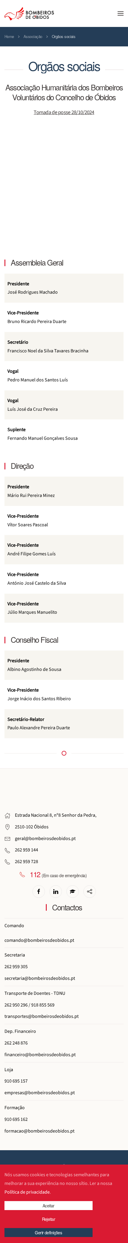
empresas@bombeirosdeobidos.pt (39, 1092)
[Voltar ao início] (29, 13)
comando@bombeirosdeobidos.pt (39, 940)
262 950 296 (16, 1005)
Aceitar (48, 1206)
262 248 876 (16, 1043)
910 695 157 (16, 1081)
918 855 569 (42, 1005)
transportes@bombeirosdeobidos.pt (41, 1016)
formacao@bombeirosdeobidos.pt (39, 1131)
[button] (121, 13)
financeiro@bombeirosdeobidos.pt (40, 1054)
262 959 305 (16, 966)
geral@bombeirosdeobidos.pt (45, 838)
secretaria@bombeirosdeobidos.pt (39, 978)
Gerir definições (48, 1233)
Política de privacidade (27, 1192)
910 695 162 (16, 1119)
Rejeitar (48, 1219)
